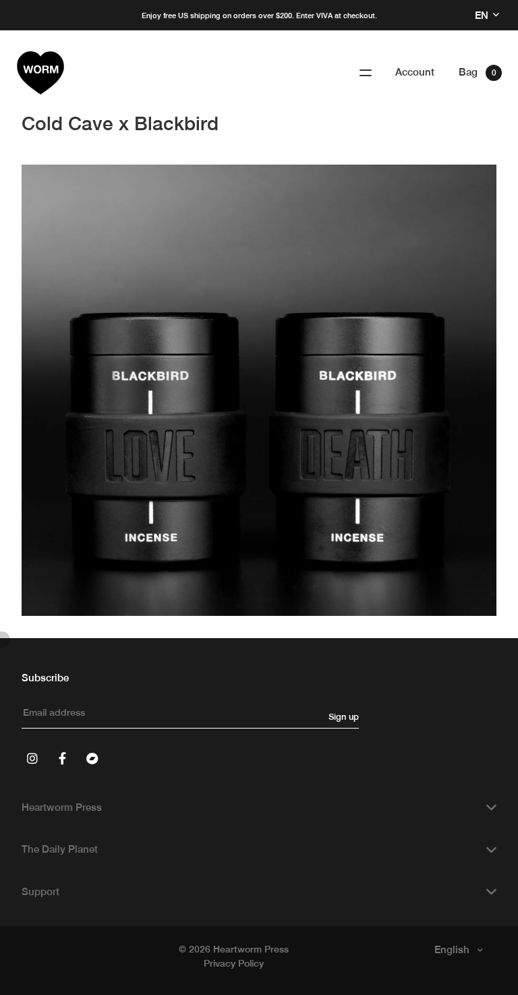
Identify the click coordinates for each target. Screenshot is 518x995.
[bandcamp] (92, 758)
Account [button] (414, 72)
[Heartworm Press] (40, 73)
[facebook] (62, 758)
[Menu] (365, 73)
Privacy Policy (234, 963)
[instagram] (32, 758)
